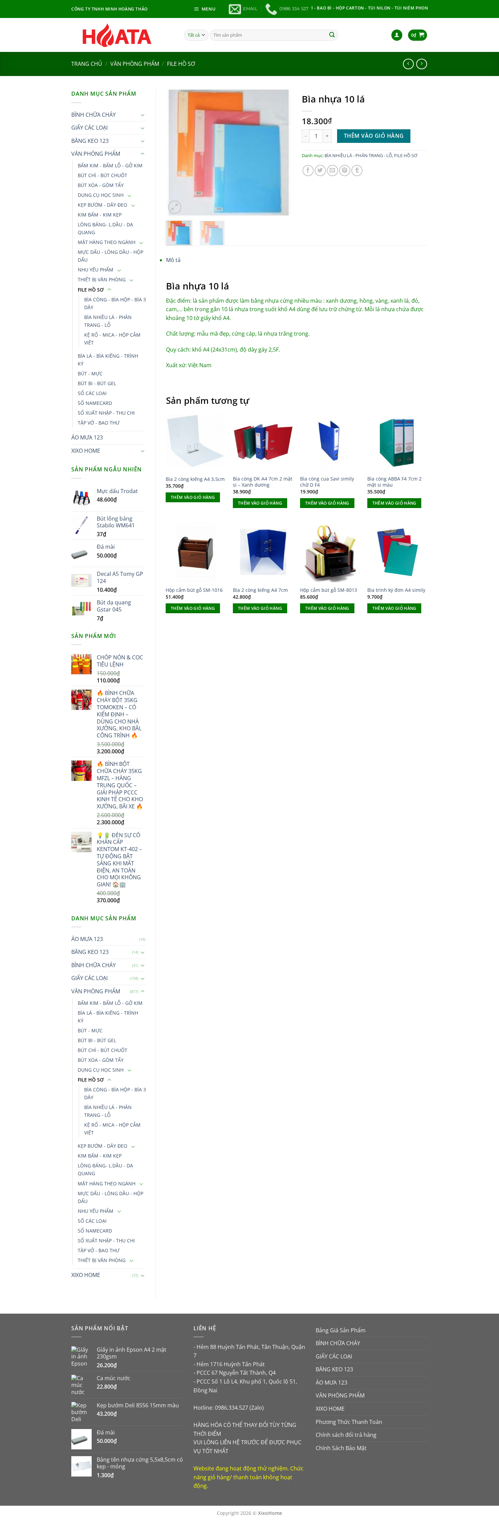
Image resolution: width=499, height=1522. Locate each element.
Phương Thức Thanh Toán (349, 1422)
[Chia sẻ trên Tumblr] (357, 170)
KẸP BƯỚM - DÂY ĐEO (102, 205)
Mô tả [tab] (173, 260)
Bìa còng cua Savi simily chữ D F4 (327, 482)
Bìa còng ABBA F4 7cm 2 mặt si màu (394, 482)
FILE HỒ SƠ (181, 64)
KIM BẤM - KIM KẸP (100, 214)
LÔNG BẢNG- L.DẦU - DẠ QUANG (105, 228)
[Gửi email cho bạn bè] (332, 170)
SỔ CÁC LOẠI (92, 393)
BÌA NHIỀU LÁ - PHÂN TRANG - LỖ (108, 321)
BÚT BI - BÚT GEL (97, 383)
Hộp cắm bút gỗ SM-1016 (194, 590)
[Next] (281, 152)
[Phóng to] (174, 207)
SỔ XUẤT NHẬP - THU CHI (106, 413)
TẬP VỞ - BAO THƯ (98, 422)
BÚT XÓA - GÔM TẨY (101, 185)
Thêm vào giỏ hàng (374, 135)
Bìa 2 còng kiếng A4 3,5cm (195, 479)
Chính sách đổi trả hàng (346, 1435)
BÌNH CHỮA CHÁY (93, 114)
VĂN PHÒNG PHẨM (134, 64)
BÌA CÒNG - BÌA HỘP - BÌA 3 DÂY (115, 303)
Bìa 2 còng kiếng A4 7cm (260, 590)
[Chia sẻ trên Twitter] (320, 170)
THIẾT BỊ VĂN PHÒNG (102, 279)
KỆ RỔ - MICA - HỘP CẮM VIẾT (112, 339)
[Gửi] (332, 35)
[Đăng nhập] (396, 35)
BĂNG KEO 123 (90, 141)
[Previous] (177, 152)
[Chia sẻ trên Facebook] (308, 170)
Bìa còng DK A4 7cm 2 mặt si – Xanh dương (262, 482)
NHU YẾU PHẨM (95, 269)
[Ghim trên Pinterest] (344, 170)
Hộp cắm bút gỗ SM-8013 (328, 590)
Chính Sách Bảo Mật (341, 1448)
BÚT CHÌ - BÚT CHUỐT (102, 175)
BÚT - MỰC (90, 373)
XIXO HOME (85, 450)
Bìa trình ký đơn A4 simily (396, 590)
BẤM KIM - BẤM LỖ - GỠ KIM (110, 165)
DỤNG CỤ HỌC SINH (101, 195)
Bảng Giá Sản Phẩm (341, 1330)
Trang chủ (86, 64)
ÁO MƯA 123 (87, 437)
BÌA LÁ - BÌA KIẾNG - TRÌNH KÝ (108, 360)
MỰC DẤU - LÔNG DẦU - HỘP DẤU (110, 256)
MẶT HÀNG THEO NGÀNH (106, 242)
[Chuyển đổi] (142, 115)
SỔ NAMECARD (95, 403)
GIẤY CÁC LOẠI (89, 127)
